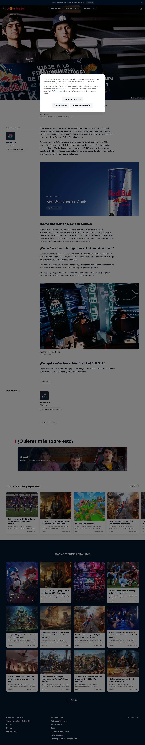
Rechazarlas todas (61, 105)
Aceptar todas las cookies (81, 105)
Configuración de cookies (72, 99)
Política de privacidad (59, 91)
